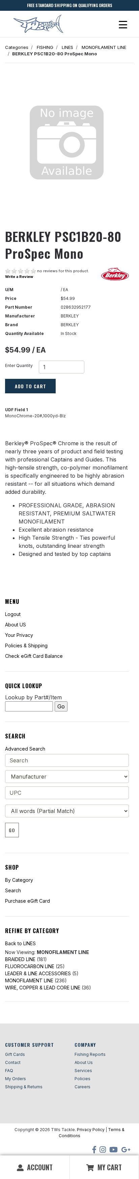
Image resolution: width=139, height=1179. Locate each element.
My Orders (15, 1078)
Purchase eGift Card (27, 901)
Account (39, 1167)
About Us (84, 1062)
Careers (82, 1086)
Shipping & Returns (24, 1086)
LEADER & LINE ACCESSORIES (38, 973)
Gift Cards (15, 1054)
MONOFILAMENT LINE (104, 47)
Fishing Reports (90, 1054)
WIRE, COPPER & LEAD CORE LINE (42, 987)
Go (12, 830)
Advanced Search (25, 749)
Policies (82, 1078)
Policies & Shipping (26, 645)
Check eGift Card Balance (34, 656)
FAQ (9, 1070)
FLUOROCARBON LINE (29, 966)
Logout (13, 614)
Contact (13, 1062)
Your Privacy (19, 635)
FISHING (45, 47)
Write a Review (19, 276)
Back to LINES (20, 943)
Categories (16, 47)
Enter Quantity (19, 365)
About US (15, 624)
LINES (67, 47)
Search (13, 890)
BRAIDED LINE (20, 959)
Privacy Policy (91, 1129)
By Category (19, 880)
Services (83, 1070)
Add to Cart (30, 386)
